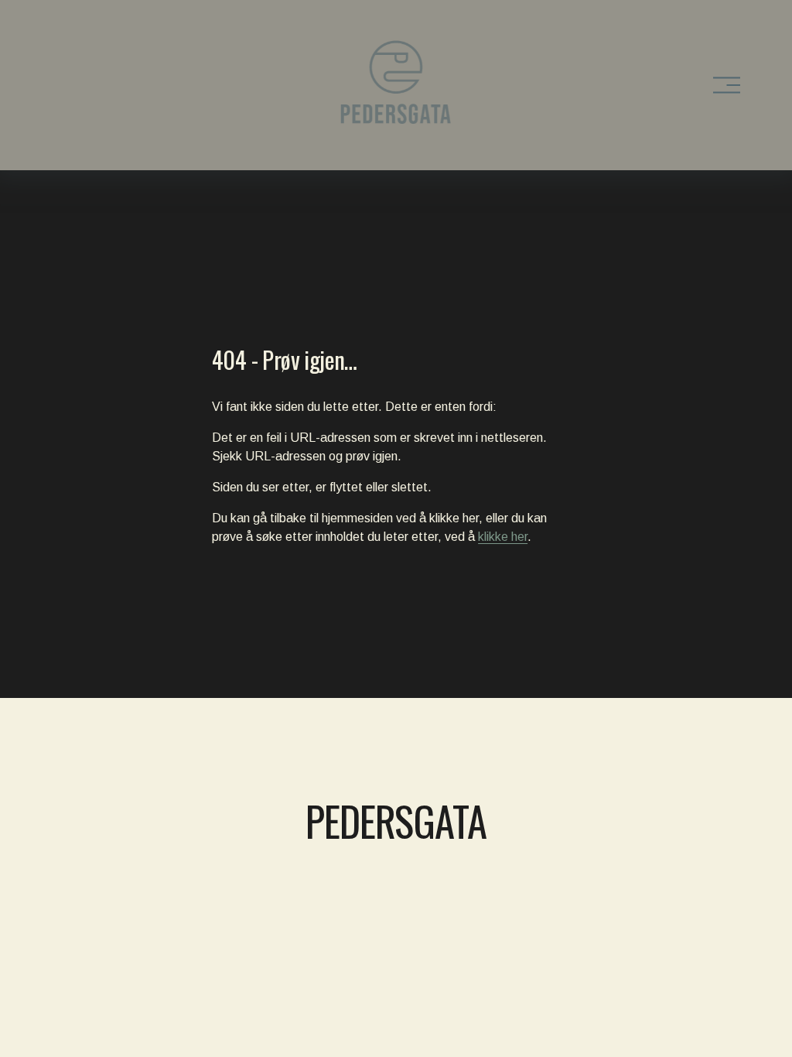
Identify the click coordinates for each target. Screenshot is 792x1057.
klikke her (502, 536)
